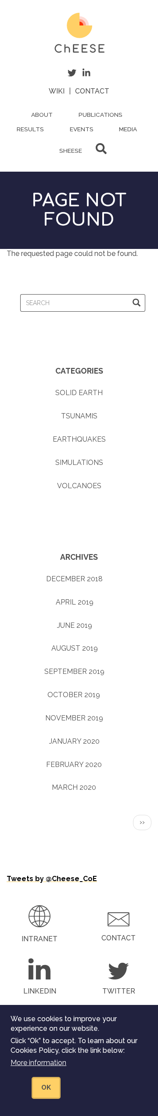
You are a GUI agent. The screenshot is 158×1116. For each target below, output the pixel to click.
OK (46, 1087)
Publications (100, 114)
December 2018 (74, 579)
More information (38, 1062)
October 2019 (73, 695)
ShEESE (70, 150)
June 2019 (74, 625)
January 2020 (74, 741)
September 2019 (74, 671)
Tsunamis (79, 416)
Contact (92, 91)
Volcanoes (79, 486)
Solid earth (79, 393)
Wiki (57, 91)
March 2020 (74, 787)
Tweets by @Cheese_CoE (52, 879)
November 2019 (74, 718)
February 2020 (74, 764)
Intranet (39, 939)
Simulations (79, 462)
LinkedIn (39, 991)
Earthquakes (79, 439)
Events (81, 129)
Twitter (118, 991)
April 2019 (74, 602)
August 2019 (74, 648)
